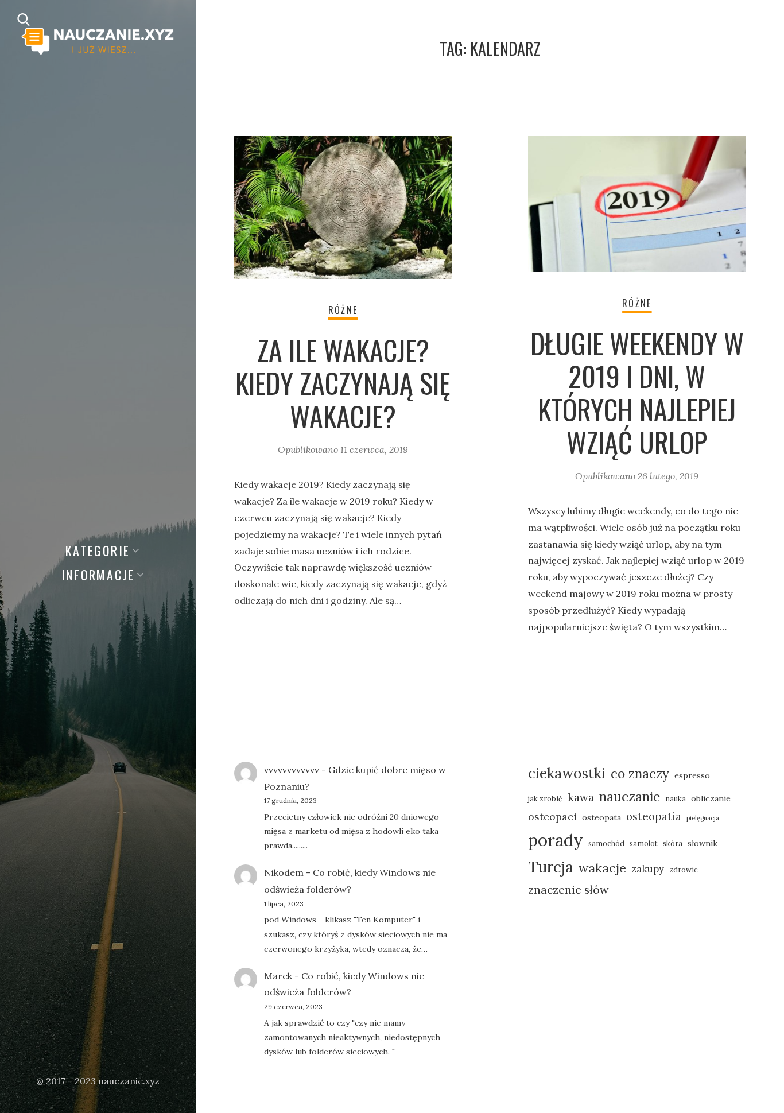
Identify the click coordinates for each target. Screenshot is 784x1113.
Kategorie (97, 550)
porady (555, 840)
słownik (702, 843)
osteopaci (552, 816)
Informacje (98, 574)
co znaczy (640, 774)
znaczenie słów (568, 889)
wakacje (602, 868)
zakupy (647, 869)
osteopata (601, 817)
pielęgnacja (702, 818)
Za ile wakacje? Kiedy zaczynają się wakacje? (343, 382)
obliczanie (711, 798)
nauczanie (629, 796)
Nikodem (284, 872)
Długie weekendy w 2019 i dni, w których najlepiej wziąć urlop (637, 393)
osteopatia (653, 816)
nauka (675, 798)
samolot (644, 843)
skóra (672, 843)
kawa (581, 797)
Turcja (550, 867)
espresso (692, 775)
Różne (343, 310)
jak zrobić (545, 798)
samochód (606, 843)
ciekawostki (567, 773)
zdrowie (683, 869)
